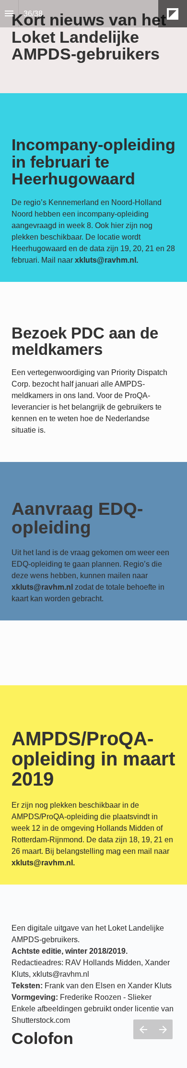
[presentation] (93, 46)
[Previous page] (143, 1029)
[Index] (9, 13)
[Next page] (163, 1029)
